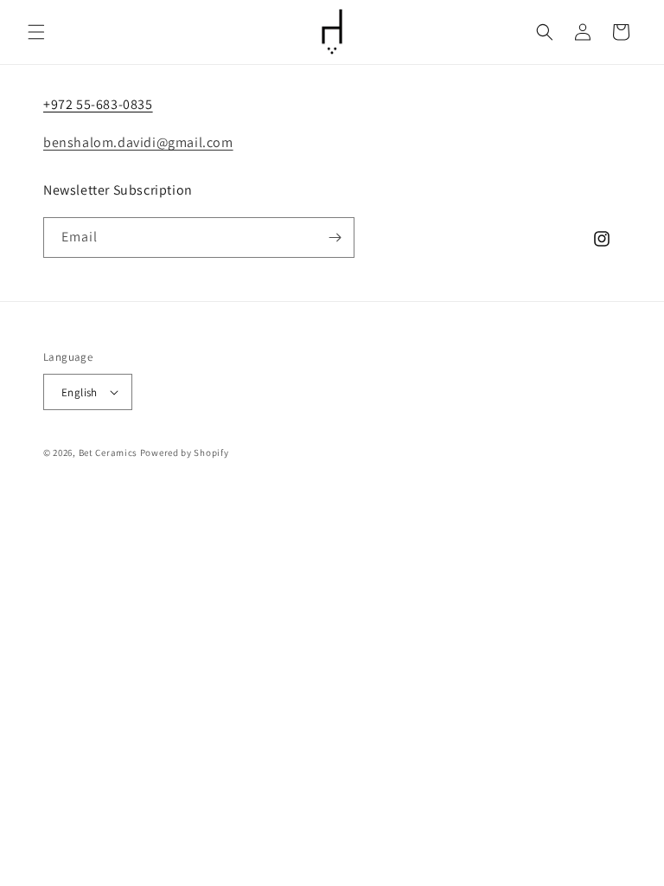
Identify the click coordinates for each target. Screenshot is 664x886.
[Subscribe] (335, 237)
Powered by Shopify (184, 452)
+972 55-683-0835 (98, 104)
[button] (36, 32)
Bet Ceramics (108, 452)
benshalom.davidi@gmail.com (138, 142)
